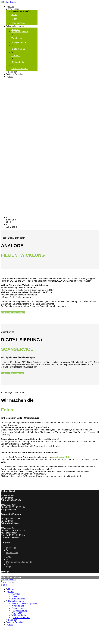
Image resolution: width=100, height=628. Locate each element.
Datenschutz (12, 552)
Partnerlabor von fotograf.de (19, 562)
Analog (14, 15)
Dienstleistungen (16, 26)
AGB (8, 557)
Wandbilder (16, 38)
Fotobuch (12, 72)
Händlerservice (18, 23)
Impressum (11, 548)
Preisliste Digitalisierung (12, 373)
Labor (16, 9)
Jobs (10, 77)
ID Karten (15, 55)
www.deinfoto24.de (60, 457)
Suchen (4, 582)
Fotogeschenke (18, 42)
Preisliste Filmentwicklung (13, 312)
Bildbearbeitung (18, 62)
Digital (14, 19)
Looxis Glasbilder (19, 69)
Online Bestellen (16, 74)
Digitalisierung (18, 49)
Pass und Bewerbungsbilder (19, 30)
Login (8, 567)
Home (11, 7)
